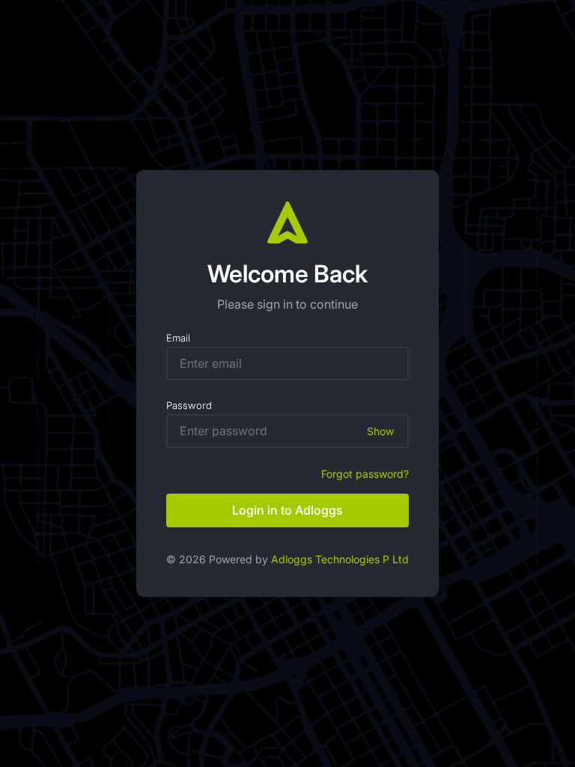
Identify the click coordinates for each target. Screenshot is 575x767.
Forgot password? (365, 473)
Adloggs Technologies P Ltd (340, 559)
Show (380, 431)
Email (178, 338)
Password (189, 405)
